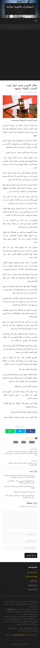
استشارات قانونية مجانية (20, 6)
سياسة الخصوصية (19, 635)
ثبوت (23, 442)
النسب (31, 442)
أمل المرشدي (26, 92)
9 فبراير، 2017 (33, 92)
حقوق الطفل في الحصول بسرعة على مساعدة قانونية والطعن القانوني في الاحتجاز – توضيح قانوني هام (20, 452)
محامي (9, 609)
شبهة (15, 442)
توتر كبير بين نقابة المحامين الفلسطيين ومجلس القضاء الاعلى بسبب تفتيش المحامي (19, 476)
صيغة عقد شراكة (31, 576)
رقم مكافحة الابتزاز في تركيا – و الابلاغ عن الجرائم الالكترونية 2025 (20, 482)
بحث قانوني (33, 581)
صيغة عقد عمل (32, 572)
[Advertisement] (20, 60)
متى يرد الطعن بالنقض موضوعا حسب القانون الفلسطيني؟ (22, 463)
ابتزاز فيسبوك (32, 589)
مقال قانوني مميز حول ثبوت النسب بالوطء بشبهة (21, 87)
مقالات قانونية (30, 438)
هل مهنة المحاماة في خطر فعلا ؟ (23, 492)
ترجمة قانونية (32, 585)
